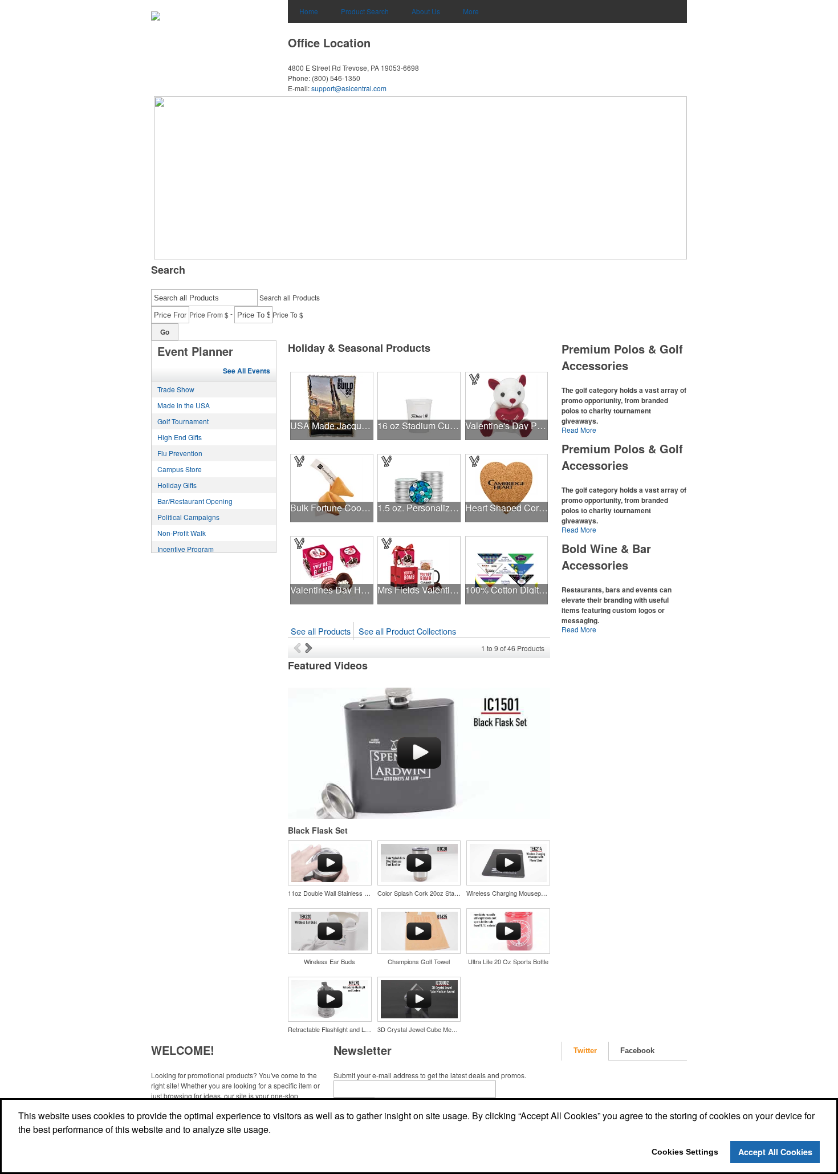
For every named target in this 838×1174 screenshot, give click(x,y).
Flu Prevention (179, 453)
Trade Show (175, 389)
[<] (299, 648)
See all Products (321, 631)
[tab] (585, 1051)
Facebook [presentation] (637, 1050)
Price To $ (287, 314)
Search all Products (289, 297)
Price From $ (209, 314)
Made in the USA (183, 405)
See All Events (246, 370)
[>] (310, 648)
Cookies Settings (685, 1151)
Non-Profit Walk (181, 533)
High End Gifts (179, 437)
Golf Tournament (183, 421)
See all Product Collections (407, 631)
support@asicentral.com (349, 88)
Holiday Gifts (177, 485)
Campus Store (179, 469)
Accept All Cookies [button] (775, 1151)
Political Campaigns (188, 517)
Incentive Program (185, 549)
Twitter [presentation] (585, 1050)
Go (164, 332)
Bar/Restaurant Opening (195, 501)
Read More (579, 429)
